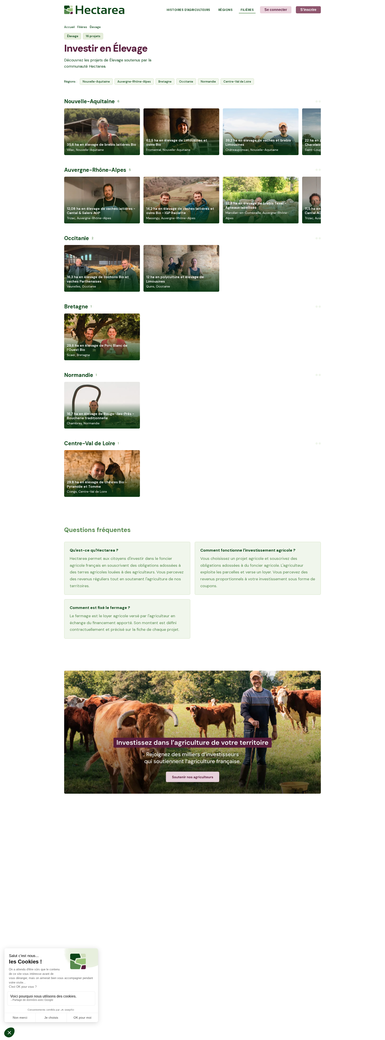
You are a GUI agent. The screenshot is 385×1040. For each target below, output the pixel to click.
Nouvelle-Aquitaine (96, 81)
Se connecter (275, 10)
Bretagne (165, 81)
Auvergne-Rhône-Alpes (134, 81)
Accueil (69, 27)
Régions (225, 10)
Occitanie (186, 81)
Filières (247, 10)
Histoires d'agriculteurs (188, 10)
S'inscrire (308, 10)
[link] (192, 732)
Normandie (208, 81)
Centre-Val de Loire (237, 81)
